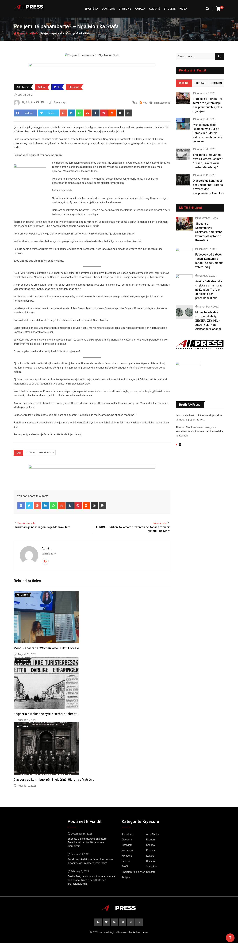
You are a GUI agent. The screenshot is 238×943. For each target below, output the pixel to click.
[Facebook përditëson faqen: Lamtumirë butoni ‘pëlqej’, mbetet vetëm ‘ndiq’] (184, 254)
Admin (46, 548)
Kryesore (127, 855)
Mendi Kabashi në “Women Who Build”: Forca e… (47, 648)
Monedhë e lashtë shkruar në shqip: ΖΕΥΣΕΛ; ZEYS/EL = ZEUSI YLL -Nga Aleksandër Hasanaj (208, 321)
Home (20, 33)
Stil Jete (169, 8)
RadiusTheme (140, 932)
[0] (218, 9)
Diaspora (108, 8)
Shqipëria (74, 87)
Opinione (125, 8)
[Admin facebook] (38, 102)
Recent (183, 83)
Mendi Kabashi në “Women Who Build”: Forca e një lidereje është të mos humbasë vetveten (207, 133)
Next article (159, 523)
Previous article (26, 523)
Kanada (140, 8)
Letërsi (126, 861)
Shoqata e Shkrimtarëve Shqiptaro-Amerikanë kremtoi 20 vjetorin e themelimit (208, 232)
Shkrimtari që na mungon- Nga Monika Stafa (42, 527)
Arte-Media (32, 33)
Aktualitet (127, 834)
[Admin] (42, 102)
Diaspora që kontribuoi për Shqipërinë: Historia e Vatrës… (54, 779)
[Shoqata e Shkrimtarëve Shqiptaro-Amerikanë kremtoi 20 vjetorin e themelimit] (184, 223)
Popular (200, 83)
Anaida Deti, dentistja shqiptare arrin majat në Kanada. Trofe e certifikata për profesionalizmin (208, 290)
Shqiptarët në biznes (133, 871)
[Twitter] (29, 505)
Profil (57, 87)
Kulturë (154, 8)
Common (216, 83)
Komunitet (128, 850)
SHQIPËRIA (91, 8)
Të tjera (126, 877)
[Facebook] (21, 505)
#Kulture (30, 452)
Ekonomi (151, 839)
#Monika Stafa (46, 452)
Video (183, 8)
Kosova (150, 850)
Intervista (127, 845)
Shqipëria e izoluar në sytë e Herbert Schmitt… (46, 714)
